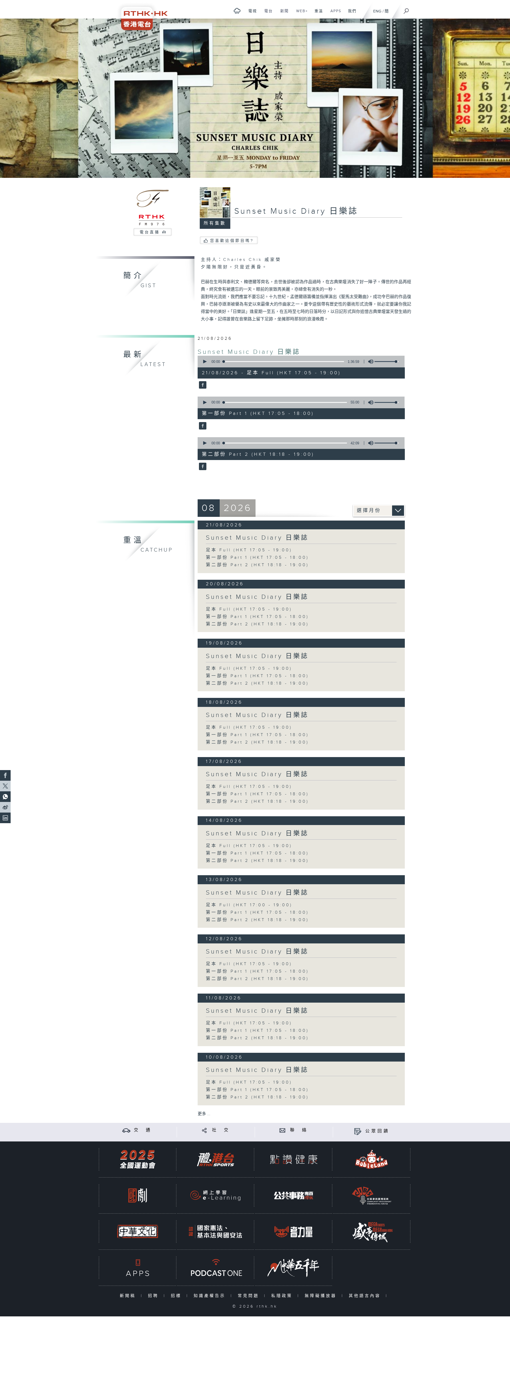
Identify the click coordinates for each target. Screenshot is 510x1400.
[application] (299, 361)
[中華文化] (137, 1231)
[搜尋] (406, 9)
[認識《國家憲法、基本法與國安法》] (215, 1231)
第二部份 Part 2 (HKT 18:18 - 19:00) (257, 565)
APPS (333, 14)
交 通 (143, 1130)
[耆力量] (293, 1231)
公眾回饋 (377, 1131)
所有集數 (215, 223)
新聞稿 (129, 1296)
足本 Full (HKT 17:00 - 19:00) (249, 905)
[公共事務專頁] (293, 1195)
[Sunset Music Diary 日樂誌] (202, 385)
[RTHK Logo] (141, 15)
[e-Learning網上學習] (215, 1195)
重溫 (317, 14)
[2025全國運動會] (137, 1159)
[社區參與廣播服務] (371, 1195)
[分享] (204, 1130)
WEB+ (300, 14)
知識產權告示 (211, 1296)
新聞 (282, 14)
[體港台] (215, 1159)
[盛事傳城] (371, 1231)
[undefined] (237, 10)
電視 (250, 14)
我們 (350, 14)
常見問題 (249, 1296)
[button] (204, 361)
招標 (177, 1296)
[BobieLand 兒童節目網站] (371, 1159)
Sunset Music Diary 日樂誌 (249, 352)
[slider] (386, 361)
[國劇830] (137, 1195)
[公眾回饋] (357, 1131)
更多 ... (204, 1113)
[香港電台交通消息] (126, 1130)
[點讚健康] (293, 1159)
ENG (377, 11)
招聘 (154, 1296)
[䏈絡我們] (282, 1130)
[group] (369, 361)
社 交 (221, 1130)
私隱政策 (283, 1296)
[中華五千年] (293, 1267)
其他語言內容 (366, 1296)
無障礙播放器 (322, 1296)
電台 (266, 14)
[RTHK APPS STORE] (137, 1267)
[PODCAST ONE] (215, 1267)
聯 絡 (299, 1130)
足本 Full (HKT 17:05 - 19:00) (249, 550)
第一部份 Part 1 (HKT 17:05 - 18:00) (257, 557)
